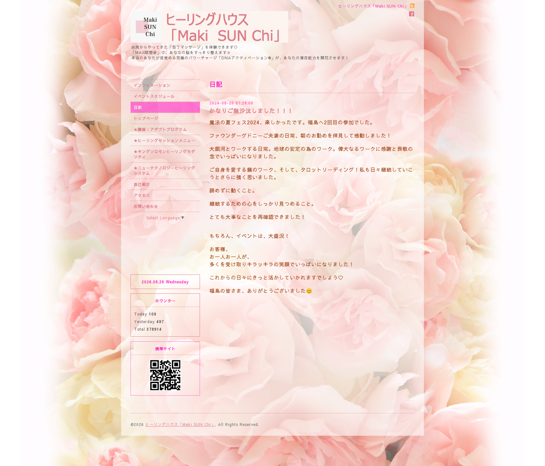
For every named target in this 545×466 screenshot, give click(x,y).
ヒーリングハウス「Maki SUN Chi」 (180, 424)
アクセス (142, 195)
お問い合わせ (146, 206)
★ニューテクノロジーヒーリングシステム (164, 170)
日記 (138, 107)
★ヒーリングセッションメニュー (164, 140)
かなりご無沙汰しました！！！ (251, 111)
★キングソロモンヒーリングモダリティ (164, 154)
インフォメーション (152, 85)
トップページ (146, 118)
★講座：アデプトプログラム (160, 129)
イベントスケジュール (154, 96)
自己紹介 (142, 184)
